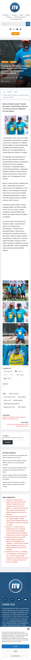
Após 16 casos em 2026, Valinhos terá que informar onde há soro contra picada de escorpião (14, 457)
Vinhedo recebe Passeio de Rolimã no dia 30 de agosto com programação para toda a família (15, 465)
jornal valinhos (22, 391)
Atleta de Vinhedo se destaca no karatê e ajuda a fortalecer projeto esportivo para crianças (14, 479)
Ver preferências (15, 656)
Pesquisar (6, 430)
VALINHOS (13, 62)
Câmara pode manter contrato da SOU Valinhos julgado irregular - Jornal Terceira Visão (16, 513)
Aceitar (15, 646)
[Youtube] (17, 29)
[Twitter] (20, 29)
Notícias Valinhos (18, 395)
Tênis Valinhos (22, 402)
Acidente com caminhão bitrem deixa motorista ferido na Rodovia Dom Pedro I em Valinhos (17, 555)
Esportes (5, 62)
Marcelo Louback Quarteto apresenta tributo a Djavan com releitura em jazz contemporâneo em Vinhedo (15, 472)
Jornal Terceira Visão (9, 391)
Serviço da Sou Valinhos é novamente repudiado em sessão (17, 517)
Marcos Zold (7, 395)
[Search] (28, 24)
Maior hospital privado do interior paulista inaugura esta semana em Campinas (16, 507)
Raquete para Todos (9, 402)
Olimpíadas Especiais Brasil (11, 398)
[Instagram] (13, 29)
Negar (15, 651)
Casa (4, 91)
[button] (28, 629)
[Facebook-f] (10, 29)
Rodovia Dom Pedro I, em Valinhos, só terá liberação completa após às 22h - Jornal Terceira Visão (17, 548)
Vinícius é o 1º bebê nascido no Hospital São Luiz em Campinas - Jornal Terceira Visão (16, 523)
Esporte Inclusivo (14, 388)
